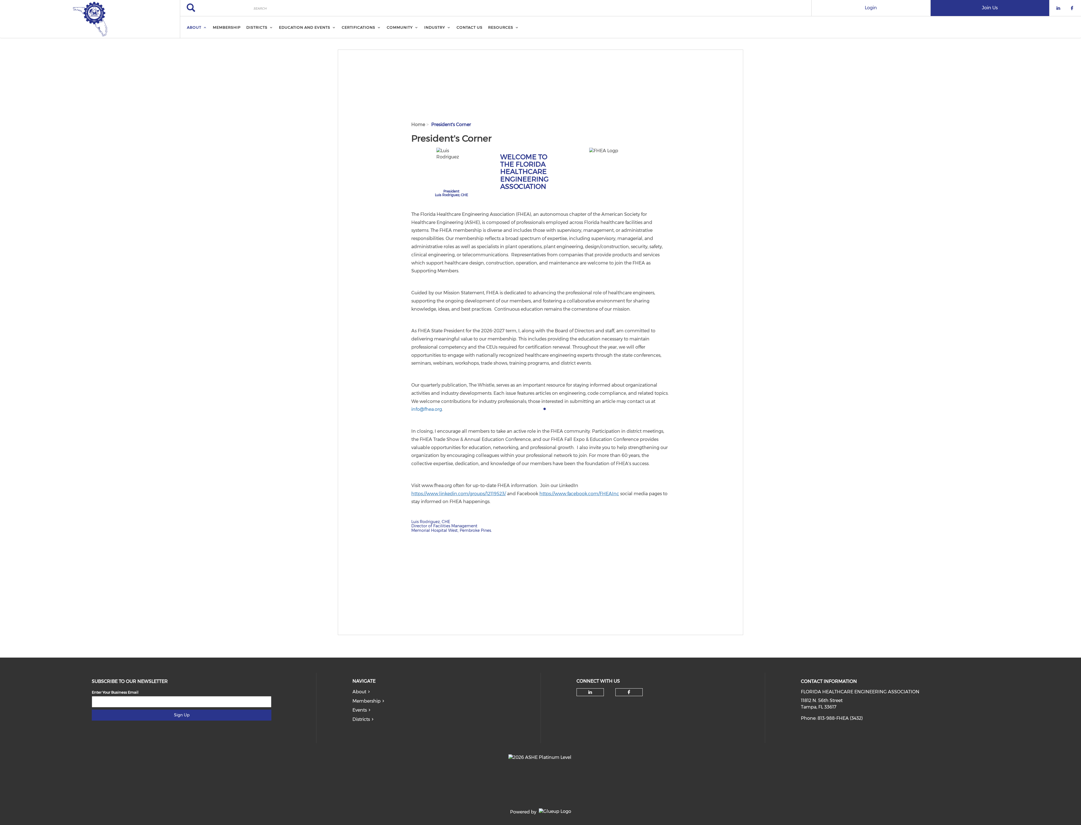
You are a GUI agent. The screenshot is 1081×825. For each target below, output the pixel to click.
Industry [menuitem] (434, 27)
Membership (366, 701)
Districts (361, 719)
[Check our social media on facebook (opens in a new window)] (629, 692)
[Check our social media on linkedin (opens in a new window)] (590, 692)
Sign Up (181, 715)
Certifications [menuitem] (358, 27)
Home (418, 124)
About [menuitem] (194, 27)
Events (359, 710)
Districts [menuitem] (256, 27)
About (359, 691)
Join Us (990, 7)
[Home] (90, 19)
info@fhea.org (426, 409)
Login (871, 7)
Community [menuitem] (400, 27)
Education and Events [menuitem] (304, 27)
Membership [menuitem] (227, 27)
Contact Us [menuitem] (470, 27)
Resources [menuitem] (500, 27)
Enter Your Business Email (115, 692)
